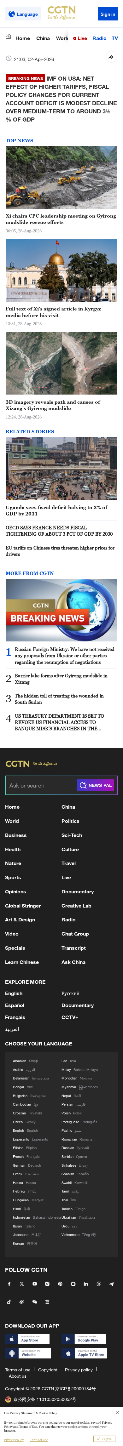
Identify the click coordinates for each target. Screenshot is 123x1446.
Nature (13, 863)
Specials (15, 948)
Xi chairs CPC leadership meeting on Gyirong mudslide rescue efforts (61, 219)
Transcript (74, 948)
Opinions (15, 891)
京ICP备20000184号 (75, 1388)
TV (115, 38)
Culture (70, 849)
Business (16, 835)
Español (14, 1005)
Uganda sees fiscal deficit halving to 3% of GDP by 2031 (56, 510)
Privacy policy (79, 1369)
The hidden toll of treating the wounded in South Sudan (59, 699)
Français (15, 1017)
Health (12, 849)
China (43, 38)
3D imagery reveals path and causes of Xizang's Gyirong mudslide (53, 405)
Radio (99, 38)
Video (12, 933)
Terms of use (18, 1369)
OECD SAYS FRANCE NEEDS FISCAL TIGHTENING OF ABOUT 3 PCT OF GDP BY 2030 (59, 531)
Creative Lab (76, 905)
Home (22, 38)
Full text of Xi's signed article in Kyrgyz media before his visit (53, 312)
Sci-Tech (72, 835)
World (63, 38)
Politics (70, 821)
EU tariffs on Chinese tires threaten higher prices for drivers (60, 551)
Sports (13, 877)
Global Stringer (23, 905)
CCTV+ (70, 1017)
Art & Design (20, 919)
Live (81, 38)
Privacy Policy (14, 1440)
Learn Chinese (22, 962)
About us (17, 1376)
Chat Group (75, 933)
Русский (70, 993)
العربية (12, 1029)
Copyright (47, 1369)
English (13, 993)
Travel (69, 863)
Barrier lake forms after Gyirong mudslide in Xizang (61, 679)
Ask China (73, 962)
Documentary (78, 891)
